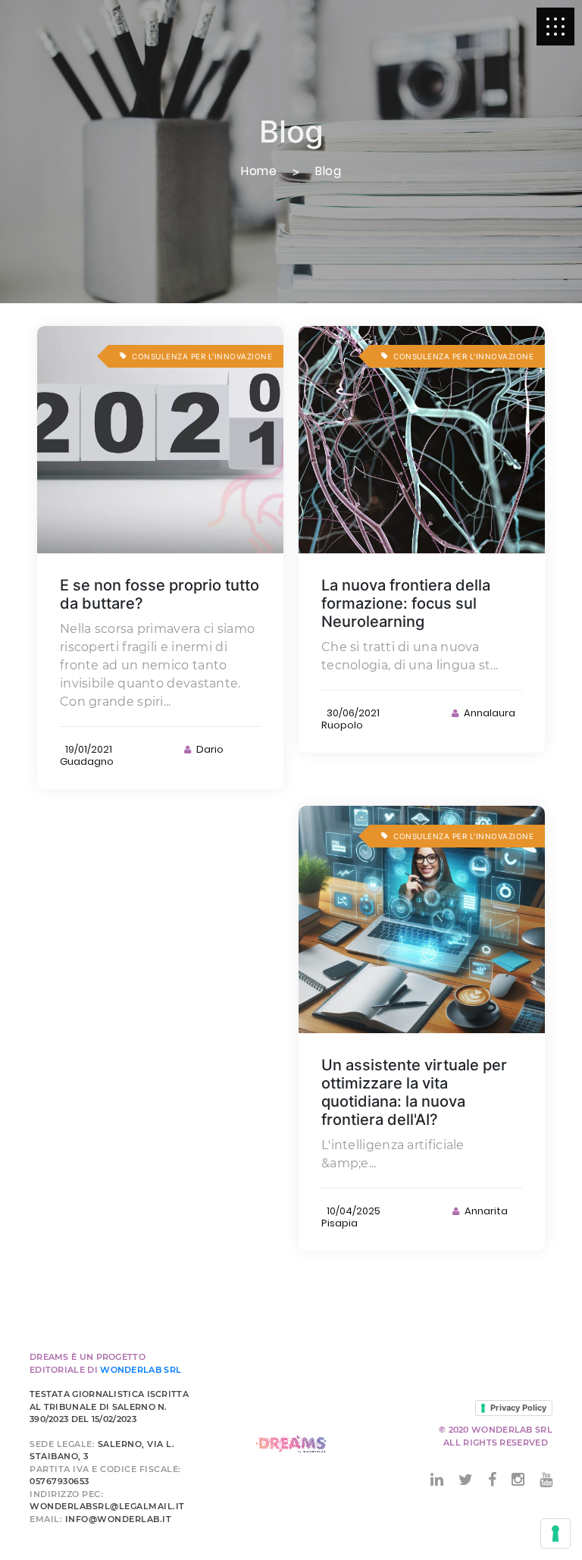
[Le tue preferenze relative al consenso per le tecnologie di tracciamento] (555, 1533)
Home (259, 171)
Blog (328, 171)
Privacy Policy (518, 1407)
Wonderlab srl (140, 1369)
